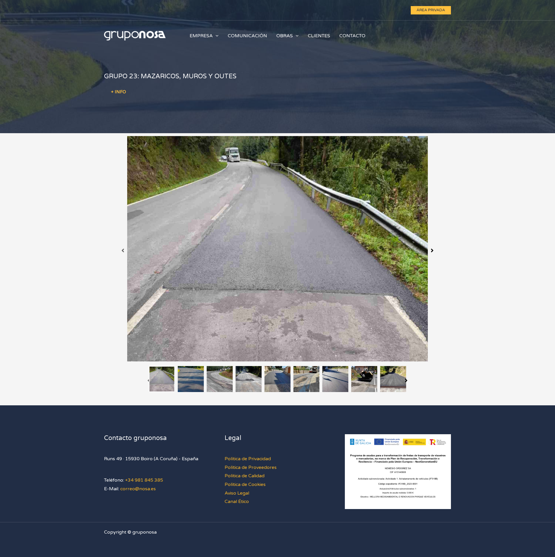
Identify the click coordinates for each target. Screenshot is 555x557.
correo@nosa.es (138, 489)
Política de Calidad (244, 476)
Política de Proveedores (251, 467)
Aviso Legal (237, 493)
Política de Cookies (245, 484)
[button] (431, 10)
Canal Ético (237, 501)
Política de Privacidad (248, 459)
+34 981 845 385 (144, 480)
